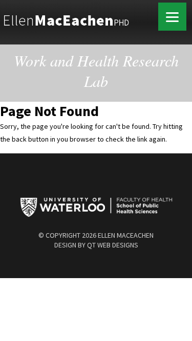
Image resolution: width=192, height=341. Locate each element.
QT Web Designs (112, 244)
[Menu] (172, 17)
